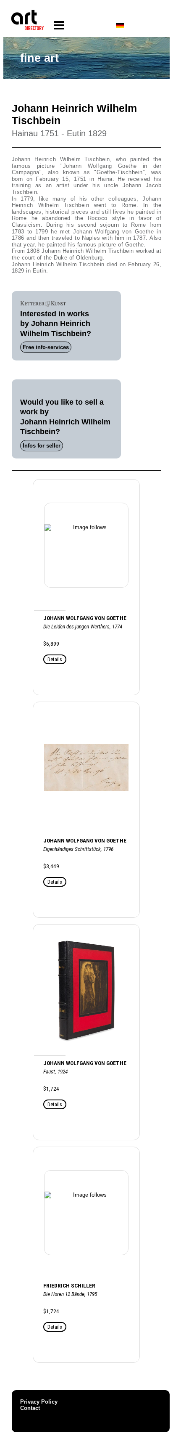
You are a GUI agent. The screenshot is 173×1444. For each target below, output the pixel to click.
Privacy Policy (39, 1402)
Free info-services (46, 347)
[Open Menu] (59, 25)
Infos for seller (41, 445)
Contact (30, 1408)
